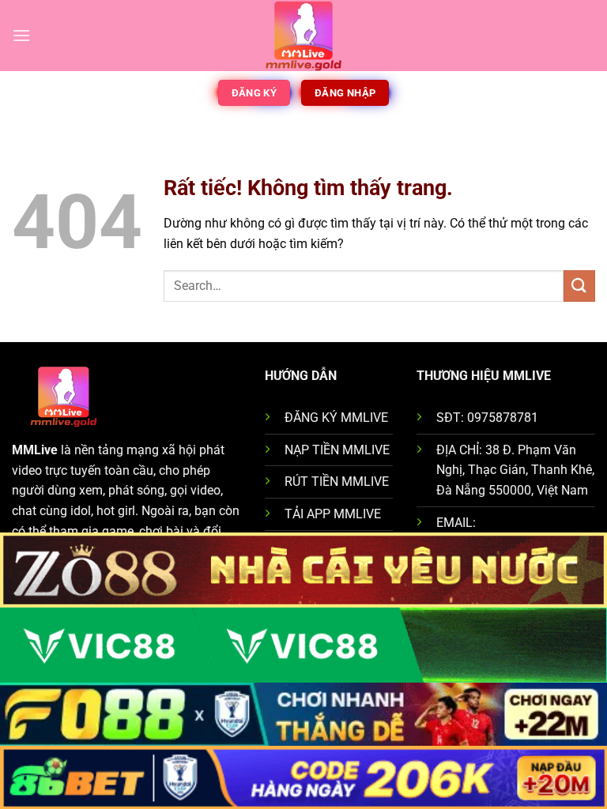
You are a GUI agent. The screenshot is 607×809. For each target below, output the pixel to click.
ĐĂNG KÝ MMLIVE (336, 417)
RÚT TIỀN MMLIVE (337, 481)
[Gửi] (579, 285)
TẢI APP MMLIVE (333, 513)
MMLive (35, 449)
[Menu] (21, 35)
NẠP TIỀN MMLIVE (337, 449)
